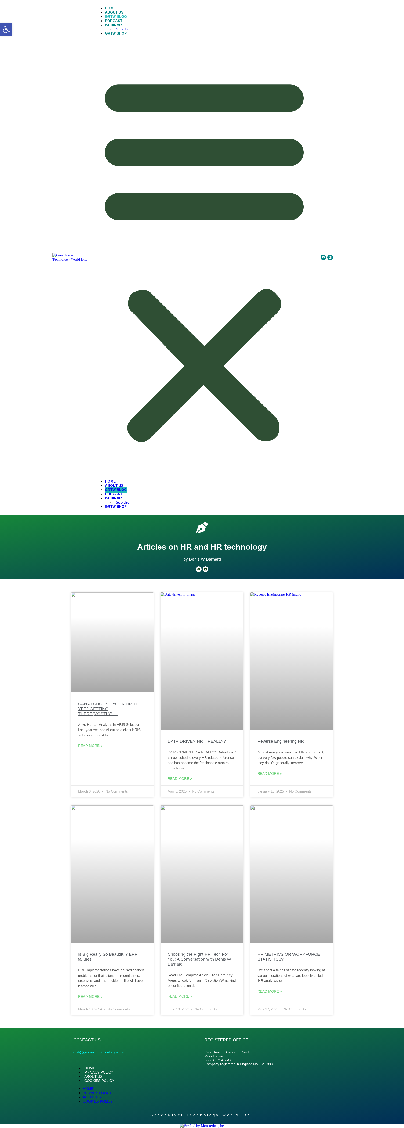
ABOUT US (114, 12)
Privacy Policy (98, 1072)
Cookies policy (99, 1081)
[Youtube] (323, 257)
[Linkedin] (330, 257)
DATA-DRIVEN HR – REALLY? (197, 741)
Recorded (121, 29)
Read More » (90, 746)
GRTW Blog (116, 16)
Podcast (113, 21)
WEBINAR (113, 25)
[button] (6, 29)
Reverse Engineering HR (280, 741)
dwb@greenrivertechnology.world (98, 1052)
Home (110, 8)
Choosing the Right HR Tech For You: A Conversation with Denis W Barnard (199, 959)
